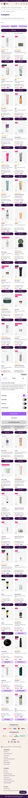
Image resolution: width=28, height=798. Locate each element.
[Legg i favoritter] (2, 47)
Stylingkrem (12, 11)
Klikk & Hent (6, 760)
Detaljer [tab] (14, 378)
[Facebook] (9, 742)
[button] (25, 7)
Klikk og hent (20, 633)
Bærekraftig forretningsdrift (9, 775)
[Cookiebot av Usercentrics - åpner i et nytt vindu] (21, 375)
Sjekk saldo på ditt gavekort (9, 758)
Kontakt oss (6, 751)
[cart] (26, 4)
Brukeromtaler (7, 764)
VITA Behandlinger (7, 782)
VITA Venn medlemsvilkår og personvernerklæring (14, 790)
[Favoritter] (21, 4)
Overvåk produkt (7, 690)
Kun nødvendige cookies (14, 422)
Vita (2, 11)
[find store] (16, 4)
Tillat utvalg (14, 417)
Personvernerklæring (8, 773)
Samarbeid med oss (8, 779)
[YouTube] (18, 742)
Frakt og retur (6, 755)
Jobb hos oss (6, 777)
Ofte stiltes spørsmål (8, 753)
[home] (5, 4)
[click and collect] (24, 4)
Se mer (2, 22)
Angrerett (6, 757)
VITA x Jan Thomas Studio (9, 781)
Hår (4, 11)
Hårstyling (8, 11)
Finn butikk (6, 772)
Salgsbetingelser (7, 762)
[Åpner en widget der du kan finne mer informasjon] (23, 792)
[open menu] (2, 4)
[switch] (25, 400)
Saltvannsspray (5, 26)
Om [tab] (23, 378)
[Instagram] (12, 742)
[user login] (19, 4)
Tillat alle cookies (14, 413)
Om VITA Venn (7, 788)
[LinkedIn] (15, 742)
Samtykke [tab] (5, 378)
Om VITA (5, 770)
